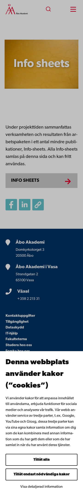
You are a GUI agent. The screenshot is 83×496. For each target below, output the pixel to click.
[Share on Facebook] (11, 204)
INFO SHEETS (25, 180)
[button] (38, 204)
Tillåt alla (41, 460)
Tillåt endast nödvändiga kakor (42, 474)
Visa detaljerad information (41, 487)
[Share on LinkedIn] (24, 204)
